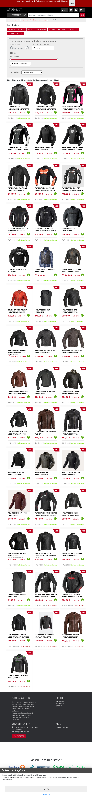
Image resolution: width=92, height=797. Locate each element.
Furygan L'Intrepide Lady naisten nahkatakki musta (18, 231)
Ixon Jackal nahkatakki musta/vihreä (18, 677)
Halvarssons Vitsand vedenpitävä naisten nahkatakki (17, 434)
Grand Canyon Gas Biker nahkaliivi (45, 270)
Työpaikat (59, 706)
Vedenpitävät (73, 29)
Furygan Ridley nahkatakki (68, 230)
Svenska (65, 727)
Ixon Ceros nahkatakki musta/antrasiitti (44, 636)
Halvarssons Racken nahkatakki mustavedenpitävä (17, 556)
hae (82, 15)
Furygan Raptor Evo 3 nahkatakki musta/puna (72, 595)
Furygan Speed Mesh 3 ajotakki (17, 270)
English (58, 727)
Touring (52, 29)
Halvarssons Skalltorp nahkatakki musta (72, 555)
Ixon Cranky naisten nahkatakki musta (70, 433)
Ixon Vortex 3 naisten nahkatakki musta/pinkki (72, 108)
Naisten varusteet (19, 48)
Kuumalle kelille (15, 33)
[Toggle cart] (82, 10)
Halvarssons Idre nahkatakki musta (70, 311)
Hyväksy (46, 789)
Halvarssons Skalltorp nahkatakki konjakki (18, 392)
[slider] (10, 59)
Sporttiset (41, 29)
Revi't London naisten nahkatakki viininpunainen (17, 515)
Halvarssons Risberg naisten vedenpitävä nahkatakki (17, 353)
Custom (61, 29)
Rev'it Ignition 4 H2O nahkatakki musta (16, 473)
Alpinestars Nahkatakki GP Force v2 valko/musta (72, 189)
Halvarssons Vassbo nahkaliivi (17, 595)
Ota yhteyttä (18, 736)
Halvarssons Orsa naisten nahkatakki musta (70, 515)
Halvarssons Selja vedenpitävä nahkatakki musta (45, 556)
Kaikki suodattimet (20, 64)
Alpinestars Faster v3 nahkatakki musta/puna (45, 189)
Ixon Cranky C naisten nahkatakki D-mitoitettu (45, 108)
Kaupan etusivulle (13, 20)
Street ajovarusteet (40, 20)
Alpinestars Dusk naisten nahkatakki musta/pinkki (46, 514)
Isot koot (21, 29)
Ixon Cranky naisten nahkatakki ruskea (70, 636)
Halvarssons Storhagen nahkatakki (45, 392)
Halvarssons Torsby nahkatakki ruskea (71, 392)
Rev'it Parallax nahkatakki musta (43, 473)
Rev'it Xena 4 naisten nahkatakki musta (44, 149)
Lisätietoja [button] (46, 794)
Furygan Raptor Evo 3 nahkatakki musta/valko (45, 230)
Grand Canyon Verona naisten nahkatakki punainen (17, 312)
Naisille (12, 29)
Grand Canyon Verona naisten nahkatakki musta (71, 271)
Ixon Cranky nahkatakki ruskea (45, 433)
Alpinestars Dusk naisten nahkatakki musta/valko (46, 595)
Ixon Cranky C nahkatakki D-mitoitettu (18, 108)
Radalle (31, 29)
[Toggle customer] (76, 10)
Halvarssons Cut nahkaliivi (42, 311)
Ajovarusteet (26, 20)
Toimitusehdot (61, 701)
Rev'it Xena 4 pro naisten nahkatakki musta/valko (72, 149)
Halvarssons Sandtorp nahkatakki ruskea (72, 352)
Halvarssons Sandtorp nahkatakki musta (45, 352)
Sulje (72, 3)
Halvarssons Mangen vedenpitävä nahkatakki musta (18, 637)
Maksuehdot (60, 703)
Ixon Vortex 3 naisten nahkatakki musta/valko (18, 149)
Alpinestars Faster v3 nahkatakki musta (17, 189)
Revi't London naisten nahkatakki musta (71, 473)
